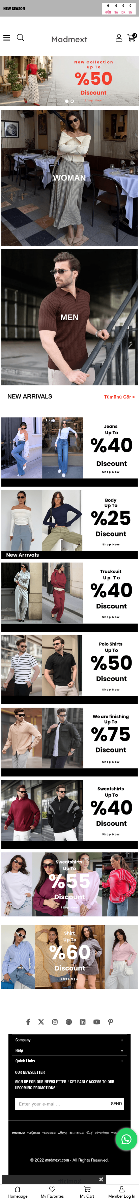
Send (116, 1104)
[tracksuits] (69, 597)
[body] (69, 524)
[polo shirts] (69, 669)
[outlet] (69, 742)
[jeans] (69, 452)
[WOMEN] (69, 81)
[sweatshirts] (69, 814)
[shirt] (69, 959)
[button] (66, 101)
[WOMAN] (69, 178)
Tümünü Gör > (119, 397)
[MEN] (69, 317)
